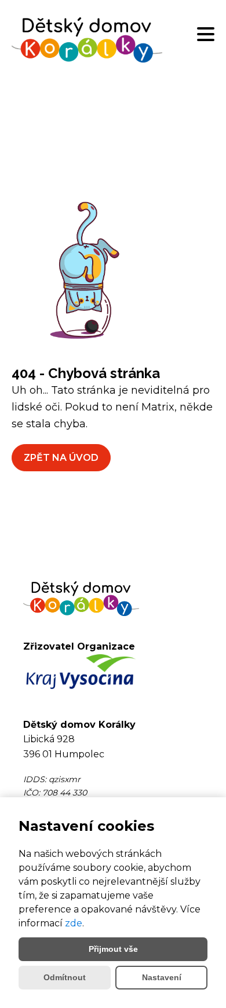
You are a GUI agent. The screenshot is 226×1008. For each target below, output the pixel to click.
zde (73, 923)
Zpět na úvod (61, 457)
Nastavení (161, 977)
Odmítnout (64, 977)
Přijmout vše (113, 949)
